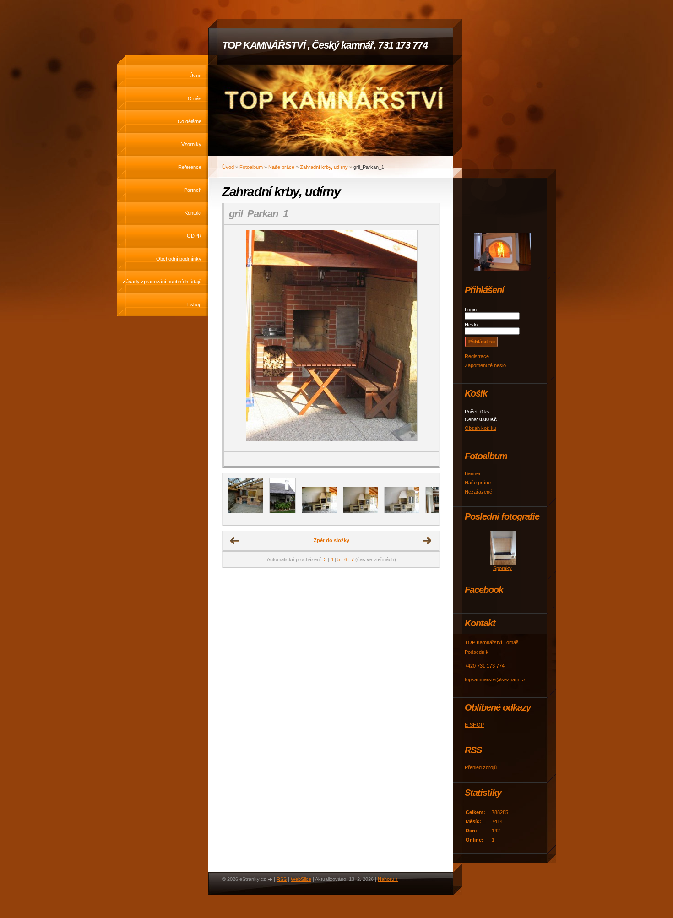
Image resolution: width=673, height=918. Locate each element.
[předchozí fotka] (239, 338)
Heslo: (472, 324)
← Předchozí (235, 541)
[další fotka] (424, 338)
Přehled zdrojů (481, 767)
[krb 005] (319, 511)
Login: (471, 309)
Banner (473, 473)
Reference (189, 167)
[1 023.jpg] (282, 511)
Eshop (194, 304)
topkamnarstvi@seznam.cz (495, 679)
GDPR (194, 236)
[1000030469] (245, 511)
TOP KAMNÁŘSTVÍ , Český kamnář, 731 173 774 (325, 45)
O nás (194, 98)
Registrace (477, 356)
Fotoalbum (251, 167)
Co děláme (189, 121)
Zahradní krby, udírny (324, 167)
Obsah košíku (480, 428)
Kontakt (193, 213)
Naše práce (281, 167)
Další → (427, 541)
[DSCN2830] (360, 511)
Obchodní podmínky (178, 258)
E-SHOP (474, 725)
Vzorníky (191, 144)
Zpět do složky (331, 540)
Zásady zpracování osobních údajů (162, 281)
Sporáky (502, 568)
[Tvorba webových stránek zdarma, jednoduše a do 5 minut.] (270, 880)
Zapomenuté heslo (485, 365)
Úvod (195, 75)
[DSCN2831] (401, 511)
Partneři (192, 190)
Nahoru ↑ (388, 879)
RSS (282, 879)
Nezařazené (478, 491)
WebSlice (301, 879)
